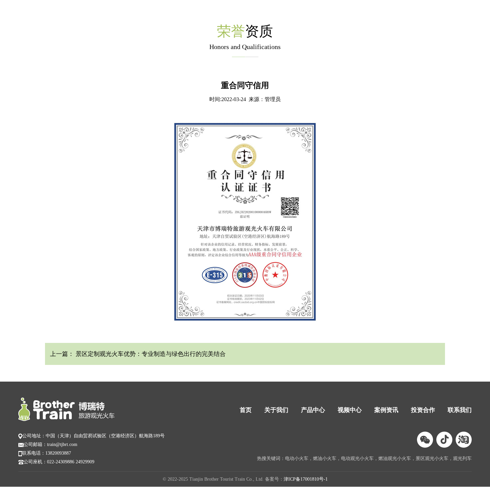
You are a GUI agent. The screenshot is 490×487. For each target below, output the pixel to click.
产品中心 (313, 410)
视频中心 (350, 410)
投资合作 (423, 410)
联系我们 (460, 410)
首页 (246, 410)
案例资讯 (386, 410)
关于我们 (276, 410)
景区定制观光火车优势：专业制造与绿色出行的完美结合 (150, 354)
